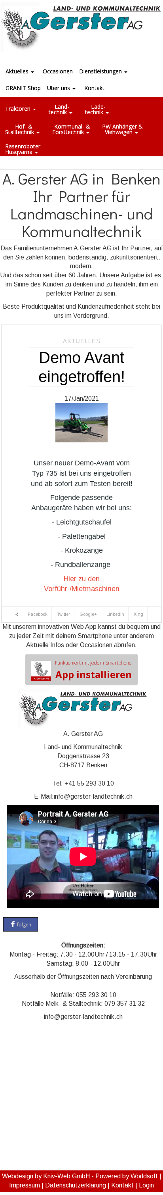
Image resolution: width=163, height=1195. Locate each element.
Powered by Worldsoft (126, 1176)
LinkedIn (115, 614)
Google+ (88, 614)
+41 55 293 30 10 (89, 783)
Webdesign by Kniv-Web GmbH (46, 1176)
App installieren (93, 670)
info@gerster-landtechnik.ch (93, 796)
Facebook (37, 614)
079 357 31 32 (124, 1003)
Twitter (63, 614)
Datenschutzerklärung (75, 1185)
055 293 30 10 (96, 994)
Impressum (24, 1185)
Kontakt (122, 1185)
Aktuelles (81, 341)
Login (146, 1185)
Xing (138, 614)
